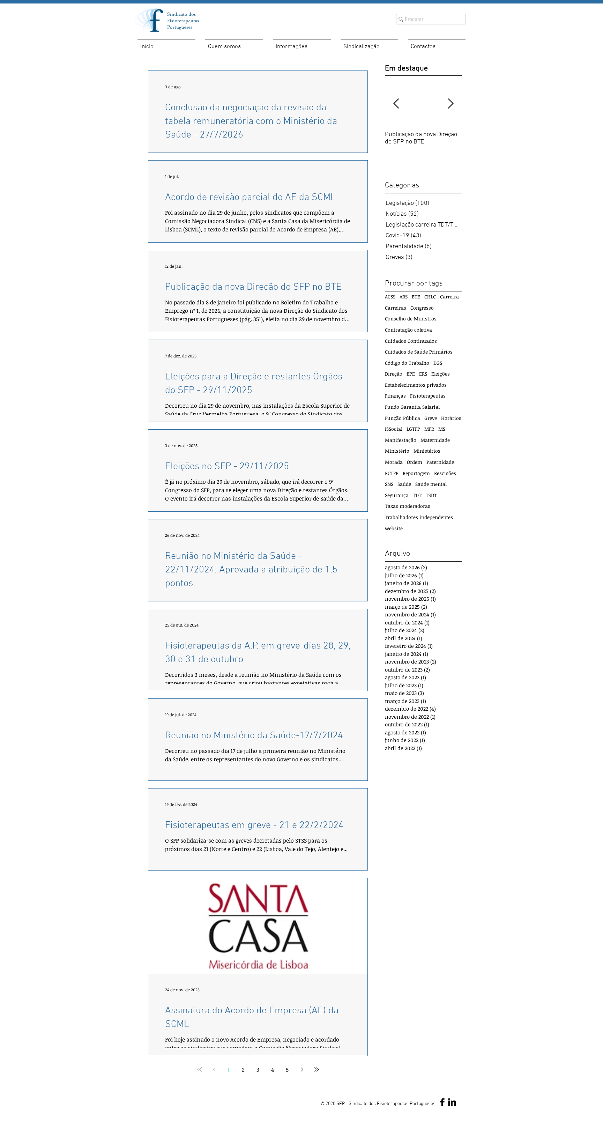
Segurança (397, 495)
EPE (411, 373)
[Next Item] (450, 103)
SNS (389, 484)
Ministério (397, 450)
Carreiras (395, 307)
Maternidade (435, 440)
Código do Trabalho (407, 363)
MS (441, 428)
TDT (417, 495)
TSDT (431, 495)
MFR (429, 428)
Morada (394, 462)
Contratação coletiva (408, 329)
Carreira (449, 296)
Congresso (422, 307)
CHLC (430, 296)
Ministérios (427, 450)
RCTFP (392, 473)
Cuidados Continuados (411, 341)
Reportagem (416, 473)
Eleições (440, 373)
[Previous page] (214, 1069)
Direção (393, 373)
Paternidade (440, 462)
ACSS (390, 296)
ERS (423, 373)
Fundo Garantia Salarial (412, 406)
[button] (234, 44)
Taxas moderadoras (407, 506)
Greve (430, 418)
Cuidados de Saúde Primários (419, 351)
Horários (451, 418)
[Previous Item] (396, 103)
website (394, 528)
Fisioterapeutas (428, 395)
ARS (404, 296)
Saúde (404, 484)
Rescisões (445, 473)
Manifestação (400, 440)
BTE (416, 296)
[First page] (199, 1069)
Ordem (414, 462)
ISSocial (393, 428)
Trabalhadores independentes (419, 517)
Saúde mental (431, 484)
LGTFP (413, 428)
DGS (437, 363)
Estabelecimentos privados (416, 385)
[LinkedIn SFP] (452, 1102)
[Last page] (316, 1069)
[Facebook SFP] (442, 1102)
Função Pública (402, 418)
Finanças (395, 395)
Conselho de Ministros (411, 318)
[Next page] (302, 1069)
